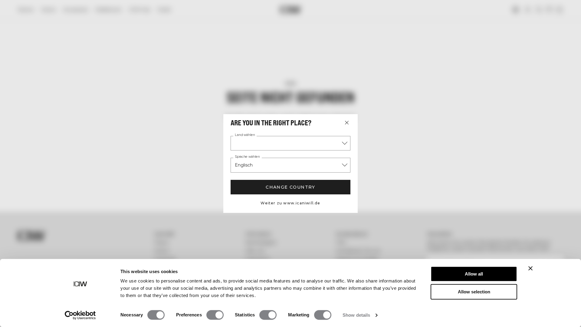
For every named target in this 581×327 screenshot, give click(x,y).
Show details (356, 315)
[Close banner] (530, 268)
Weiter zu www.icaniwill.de (290, 203)
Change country (290, 187)
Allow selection (474, 291)
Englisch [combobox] (244, 165)
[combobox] (290, 143)
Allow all (474, 273)
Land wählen (245, 135)
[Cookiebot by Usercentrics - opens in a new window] (80, 315)
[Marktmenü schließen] (346, 122)
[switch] (215, 315)
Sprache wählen (247, 157)
